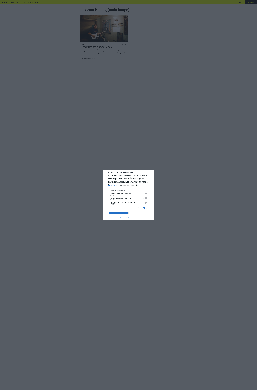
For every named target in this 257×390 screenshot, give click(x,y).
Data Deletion (121, 217)
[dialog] (128, 195)
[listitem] (128, 190)
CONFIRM (118, 212)
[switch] (145, 193)
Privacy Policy (136, 217)
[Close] (151, 172)
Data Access (128, 217)
